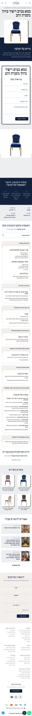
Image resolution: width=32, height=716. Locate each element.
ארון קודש (12, 630)
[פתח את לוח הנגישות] (3, 712)
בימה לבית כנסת (11, 632)
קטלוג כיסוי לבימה (25, 649)
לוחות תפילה (27, 659)
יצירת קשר (27, 636)
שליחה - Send (22, 119)
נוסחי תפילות (12, 665)
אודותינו (28, 628)
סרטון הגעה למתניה (25, 634)
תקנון (28, 642)
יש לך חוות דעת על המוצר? (16, 456)
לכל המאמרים (16, 565)
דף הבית (29, 8)
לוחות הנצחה (27, 657)
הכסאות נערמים (13, 323)
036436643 (16, 691)
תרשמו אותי (23, 616)
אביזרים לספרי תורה (9, 646)
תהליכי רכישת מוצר (24, 669)
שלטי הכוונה (27, 663)
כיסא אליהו (12, 634)
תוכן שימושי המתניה (10, 663)
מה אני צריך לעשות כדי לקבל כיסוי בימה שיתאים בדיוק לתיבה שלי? (24, 676)
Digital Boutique (19, 713)
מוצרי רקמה (12, 659)
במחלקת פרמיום (24, 430)
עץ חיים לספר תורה (10, 647)
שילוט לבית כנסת (25, 655)
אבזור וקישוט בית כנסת (24, 661)
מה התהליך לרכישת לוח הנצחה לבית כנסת (24, 672)
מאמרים (13, 655)
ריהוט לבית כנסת (10, 628)
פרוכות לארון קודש (25, 647)
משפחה (16, 595)
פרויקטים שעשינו (26, 638)
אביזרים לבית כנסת (9, 217)
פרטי (16, 588)
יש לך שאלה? (16, 229)
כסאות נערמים (23, 8)
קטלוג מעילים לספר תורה (9, 649)
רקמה (28, 646)
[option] (16, 145)
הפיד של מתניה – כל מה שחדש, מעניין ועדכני (24, 631)
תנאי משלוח (27, 640)
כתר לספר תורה (11, 651)
